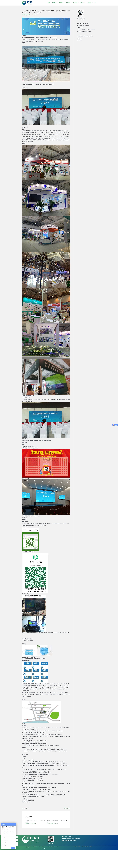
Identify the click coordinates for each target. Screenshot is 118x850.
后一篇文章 (67, 808)
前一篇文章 (25, 808)
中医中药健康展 (88, 847)
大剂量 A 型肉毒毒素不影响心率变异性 (57, 821)
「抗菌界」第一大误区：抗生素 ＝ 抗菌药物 (35, 821)
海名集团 (33, 847)
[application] (56, 3)
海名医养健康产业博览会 (78, 847)
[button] (95, 3)
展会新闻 (25, 14)
